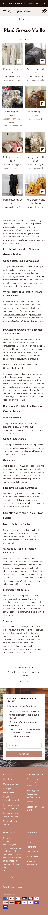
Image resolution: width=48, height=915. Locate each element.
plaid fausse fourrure (21, 584)
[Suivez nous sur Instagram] (12, 877)
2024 (20, 887)
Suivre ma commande (32, 863)
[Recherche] (9, 11)
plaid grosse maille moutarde (31, 472)
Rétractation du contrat (10, 823)
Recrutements (9, 779)
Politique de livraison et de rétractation (12, 814)
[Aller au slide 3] (25, 681)
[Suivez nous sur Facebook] (6, 877)
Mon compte (32, 852)
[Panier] (43, 11)
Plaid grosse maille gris (30, 311)
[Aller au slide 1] (20, 681)
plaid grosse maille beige (14, 314)
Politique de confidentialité (9, 790)
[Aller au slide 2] (22, 681)
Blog (29, 842)
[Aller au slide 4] (27, 681)
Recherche (31, 847)
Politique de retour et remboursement (11, 806)
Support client (33, 856)
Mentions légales (10, 784)
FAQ (28, 837)
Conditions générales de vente (11, 798)
